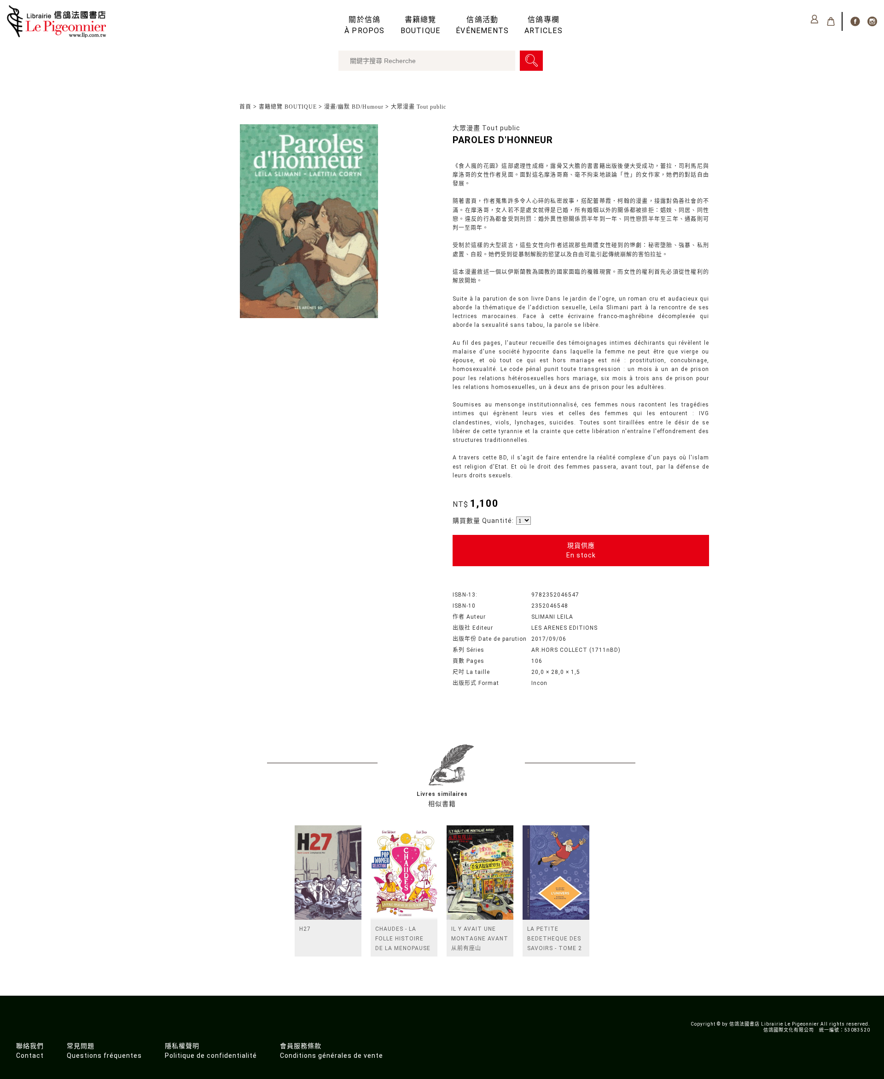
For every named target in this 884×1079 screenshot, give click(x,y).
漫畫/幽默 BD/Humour (354, 107)
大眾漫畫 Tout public (418, 107)
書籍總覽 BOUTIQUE (288, 107)
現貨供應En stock (581, 550)
